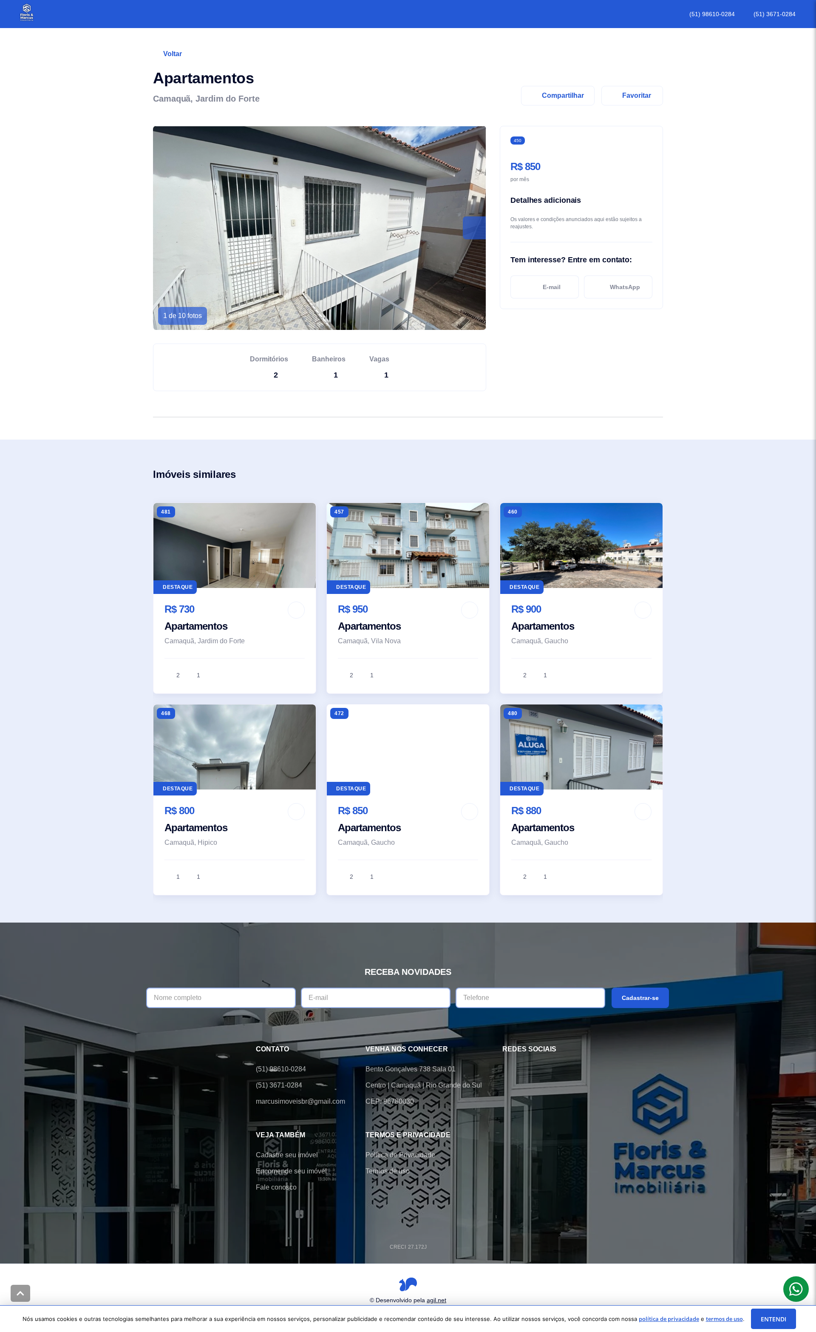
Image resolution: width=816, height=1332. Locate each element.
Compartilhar (563, 95)
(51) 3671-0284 (775, 14)
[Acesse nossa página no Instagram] (555, 1069)
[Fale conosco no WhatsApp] (531, 1069)
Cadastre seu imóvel (287, 1155)
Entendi (773, 1319)
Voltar (172, 53)
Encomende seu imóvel (291, 1171)
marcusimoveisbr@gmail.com (300, 1101)
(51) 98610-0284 (712, 14)
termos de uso (724, 1319)
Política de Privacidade (400, 1155)
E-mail (552, 287)
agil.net (436, 1299)
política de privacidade (669, 1319)
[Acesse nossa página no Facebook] (507, 1069)
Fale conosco (276, 1187)
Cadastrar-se (640, 997)
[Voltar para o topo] (20, 1293)
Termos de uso (388, 1171)
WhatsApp (625, 287)
